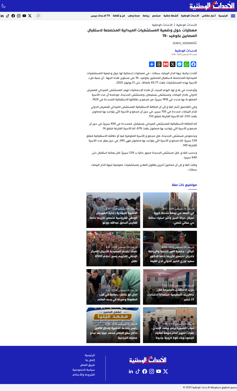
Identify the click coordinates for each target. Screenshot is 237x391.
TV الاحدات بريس (100, 16)
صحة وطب (134, 16)
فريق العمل (87, 365)
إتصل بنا (90, 360)
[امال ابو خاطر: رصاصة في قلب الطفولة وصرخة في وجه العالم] (113, 287)
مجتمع (156, 16)
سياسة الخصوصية (83, 370)
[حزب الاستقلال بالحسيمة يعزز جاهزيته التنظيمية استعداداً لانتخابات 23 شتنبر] (170, 287)
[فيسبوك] (13, 16)
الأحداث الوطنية (190, 16)
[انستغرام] (19, 16)
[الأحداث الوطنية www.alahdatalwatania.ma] (212, 6)
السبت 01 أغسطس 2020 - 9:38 (184, 54)
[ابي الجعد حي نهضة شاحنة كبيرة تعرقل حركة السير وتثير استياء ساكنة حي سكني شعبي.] (170, 210)
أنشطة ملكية (170, 16)
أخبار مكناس (209, 16)
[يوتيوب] (24, 16)
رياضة (146, 16)
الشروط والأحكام (84, 375)
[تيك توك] (8, 16)
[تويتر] (30, 16)
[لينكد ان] (2, 16)
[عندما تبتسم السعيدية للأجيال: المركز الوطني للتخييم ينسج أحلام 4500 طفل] (113, 248)
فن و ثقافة (119, 16)
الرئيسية (223, 16)
